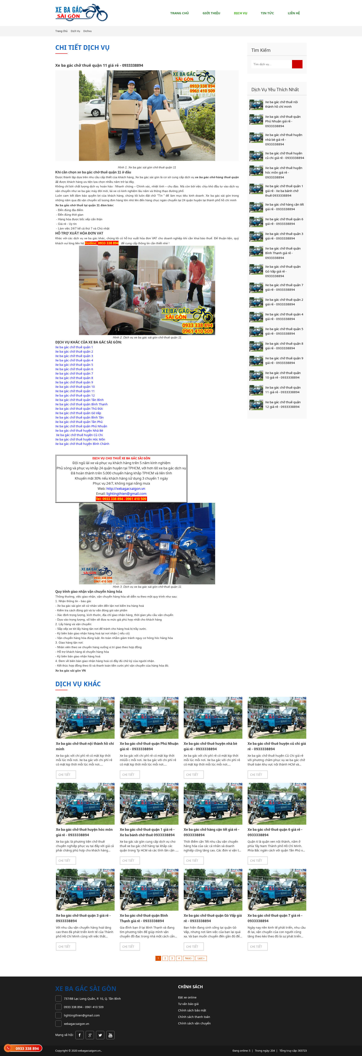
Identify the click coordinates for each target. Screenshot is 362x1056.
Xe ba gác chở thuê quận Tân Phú (79, 422)
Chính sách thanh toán (194, 1017)
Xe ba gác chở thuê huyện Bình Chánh (82, 444)
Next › (188, 958)
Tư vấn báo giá (188, 1004)
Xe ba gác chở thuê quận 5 (74, 365)
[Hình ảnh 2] (90, 1035)
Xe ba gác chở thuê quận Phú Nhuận (81, 426)
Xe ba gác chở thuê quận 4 (74, 360)
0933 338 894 (27, 1048)
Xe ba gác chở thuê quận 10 (75, 387)
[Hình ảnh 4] (110, 1035)
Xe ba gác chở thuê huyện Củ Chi (79, 435)
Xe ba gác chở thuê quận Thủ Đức (79, 409)
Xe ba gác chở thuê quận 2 (74, 351)
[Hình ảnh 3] (100, 1035)
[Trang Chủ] (81, 12)
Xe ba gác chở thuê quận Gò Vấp (78, 413)
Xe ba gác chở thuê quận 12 (75, 395)
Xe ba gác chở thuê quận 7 (74, 373)
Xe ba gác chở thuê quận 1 (74, 347)
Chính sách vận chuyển (194, 1023)
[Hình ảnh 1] (79, 1035)
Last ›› (201, 958)
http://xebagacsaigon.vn (125, 488)
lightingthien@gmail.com (126, 493)
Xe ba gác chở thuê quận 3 (74, 356)
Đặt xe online (187, 997)
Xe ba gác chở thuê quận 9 (74, 382)
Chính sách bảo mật (192, 1010)
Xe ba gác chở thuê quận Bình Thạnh (81, 404)
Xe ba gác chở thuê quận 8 (74, 378)
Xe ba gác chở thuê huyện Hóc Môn (80, 439)
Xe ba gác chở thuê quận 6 (74, 369)
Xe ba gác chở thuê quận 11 (75, 391)
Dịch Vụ (75, 31)
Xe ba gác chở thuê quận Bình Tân (79, 417)
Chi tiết (64, 775)
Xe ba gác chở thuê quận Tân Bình (79, 400)
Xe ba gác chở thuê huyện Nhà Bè (79, 431)
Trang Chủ (61, 31)
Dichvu (87, 31)
